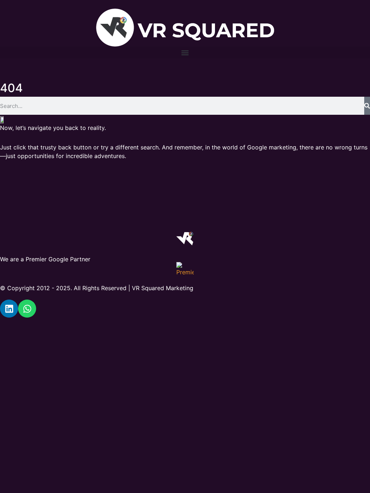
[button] (185, 52)
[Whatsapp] (27, 309)
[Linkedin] (9, 309)
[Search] (367, 106)
